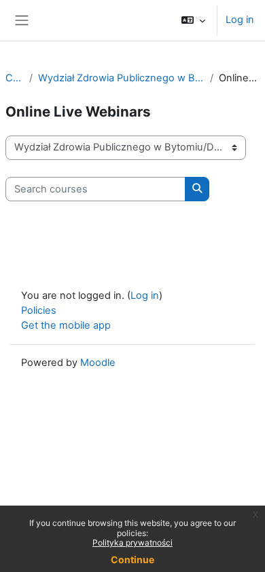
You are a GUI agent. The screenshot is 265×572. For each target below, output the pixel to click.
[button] (193, 20)
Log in (240, 20)
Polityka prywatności (132, 542)
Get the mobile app (66, 325)
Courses (14, 78)
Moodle (98, 362)
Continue (132, 559)
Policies (38, 310)
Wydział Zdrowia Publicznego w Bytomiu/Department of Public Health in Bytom (121, 78)
